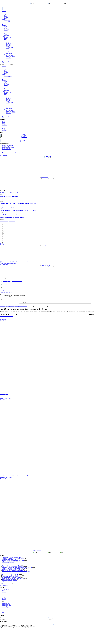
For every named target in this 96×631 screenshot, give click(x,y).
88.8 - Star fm (23, 134)
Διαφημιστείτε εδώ (5, 613)
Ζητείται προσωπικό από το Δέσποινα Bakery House (10, 574)
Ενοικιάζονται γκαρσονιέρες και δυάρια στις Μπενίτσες (11, 577)
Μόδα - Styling (6, 84)
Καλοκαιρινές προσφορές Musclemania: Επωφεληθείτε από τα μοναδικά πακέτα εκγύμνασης (15, 261)
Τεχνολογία (6, 87)
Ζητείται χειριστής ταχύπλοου (7, 583)
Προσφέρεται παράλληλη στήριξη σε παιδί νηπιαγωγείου (11, 563)
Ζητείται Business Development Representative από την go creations (13, 566)
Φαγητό (7, 96)
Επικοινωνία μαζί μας (9, 110)
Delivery (7, 103)
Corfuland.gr (4, 596)
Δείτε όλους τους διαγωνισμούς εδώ (6, 292)
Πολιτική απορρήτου (5, 612)
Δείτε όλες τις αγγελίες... (4, 155)
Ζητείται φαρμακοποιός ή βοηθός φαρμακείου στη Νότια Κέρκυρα (13, 560)
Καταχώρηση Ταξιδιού (6, 606)
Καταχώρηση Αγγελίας (8, 76)
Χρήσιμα (3, 91)
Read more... (4, 80)
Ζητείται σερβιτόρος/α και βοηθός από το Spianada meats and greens (13, 578)
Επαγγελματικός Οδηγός (8, 92)
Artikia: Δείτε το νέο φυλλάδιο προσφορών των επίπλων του (10, 263)
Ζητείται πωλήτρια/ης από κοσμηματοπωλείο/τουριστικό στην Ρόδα (13, 558)
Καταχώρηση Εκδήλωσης (6, 604)
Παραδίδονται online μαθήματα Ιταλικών (8, 561)
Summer (7, 101)
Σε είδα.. (3, 79)
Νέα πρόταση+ (8, 105)
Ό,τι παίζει (4, 66)
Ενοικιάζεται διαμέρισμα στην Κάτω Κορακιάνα (10, 573)
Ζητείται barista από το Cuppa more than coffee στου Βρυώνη (12, 569)
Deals (3, 78)
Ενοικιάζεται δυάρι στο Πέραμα (7, 145)
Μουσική (5, 83)
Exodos (3, 121)
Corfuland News (7, 90)
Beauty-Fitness (8, 99)
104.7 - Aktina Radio (23, 141)
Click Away (8, 106)
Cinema (5, 70)
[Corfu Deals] (53, 624)
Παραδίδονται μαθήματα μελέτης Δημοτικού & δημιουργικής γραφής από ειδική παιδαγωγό (17, 567)
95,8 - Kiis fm (23, 136)
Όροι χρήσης (4, 611)
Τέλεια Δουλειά (8, 107)
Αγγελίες (3, 74)
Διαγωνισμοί (6, 72)
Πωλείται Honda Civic (6, 148)
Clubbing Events (3, 243)
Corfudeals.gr (4, 598)
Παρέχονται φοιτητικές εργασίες (7, 582)
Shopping (7, 97)
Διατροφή (5, 81)
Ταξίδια (3, 129)
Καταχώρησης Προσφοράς (6, 605)
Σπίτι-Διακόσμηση (9, 98)
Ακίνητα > (14, 306)
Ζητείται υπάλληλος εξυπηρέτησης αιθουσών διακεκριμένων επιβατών (13, 568)
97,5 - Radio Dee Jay (24, 137)
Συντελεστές (4, 591)
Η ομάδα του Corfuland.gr (10, 111)
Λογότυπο (4, 592)
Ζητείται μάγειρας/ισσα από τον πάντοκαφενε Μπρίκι (11, 576)
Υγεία (5, 82)
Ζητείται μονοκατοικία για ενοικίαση (8, 147)
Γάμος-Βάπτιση (8, 100)
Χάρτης (5, 94)
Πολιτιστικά (2, 244)
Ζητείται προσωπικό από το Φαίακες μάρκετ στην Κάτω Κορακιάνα (13, 570)
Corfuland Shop (8, 113)
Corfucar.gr (4, 599)
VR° (3, 115)
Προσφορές (6, 71)
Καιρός (5, 93)
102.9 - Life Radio (23, 140)
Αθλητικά (6, 69)
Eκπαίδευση (8, 104)
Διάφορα (5, 89)
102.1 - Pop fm (22, 139)
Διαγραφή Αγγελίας (7, 77)
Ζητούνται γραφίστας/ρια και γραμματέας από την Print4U (11, 565)
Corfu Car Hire (10, 102)
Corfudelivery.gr (5, 597)
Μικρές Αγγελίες (7, 75)
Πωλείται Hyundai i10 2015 (6, 149)
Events (5, 67)
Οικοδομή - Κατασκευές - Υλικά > (21, 306)
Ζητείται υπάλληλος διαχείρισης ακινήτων (9, 564)
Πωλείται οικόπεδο (5, 151)
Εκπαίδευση (6, 68)
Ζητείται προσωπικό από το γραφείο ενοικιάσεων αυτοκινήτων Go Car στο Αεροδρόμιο (16, 571)
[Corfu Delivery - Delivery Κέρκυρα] (0, 624)
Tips (5, 88)
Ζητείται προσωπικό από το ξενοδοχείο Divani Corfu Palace (12, 575)
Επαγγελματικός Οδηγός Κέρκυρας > (6, 306)
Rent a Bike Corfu (9, 108)
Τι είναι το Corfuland (5, 589)
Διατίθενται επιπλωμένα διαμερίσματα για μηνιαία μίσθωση (12, 153)
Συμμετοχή (4, 590)
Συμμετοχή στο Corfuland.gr (11, 112)
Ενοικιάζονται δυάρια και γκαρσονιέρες (8, 579)
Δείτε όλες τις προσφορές (4, 264)
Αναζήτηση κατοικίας (5, 146)
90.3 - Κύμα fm (23, 135)
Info (5, 109)
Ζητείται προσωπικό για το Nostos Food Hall (9, 559)
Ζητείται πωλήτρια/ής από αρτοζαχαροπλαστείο (9, 580)
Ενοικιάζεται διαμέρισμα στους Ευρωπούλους (9, 152)
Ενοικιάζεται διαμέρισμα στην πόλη (8, 562)
